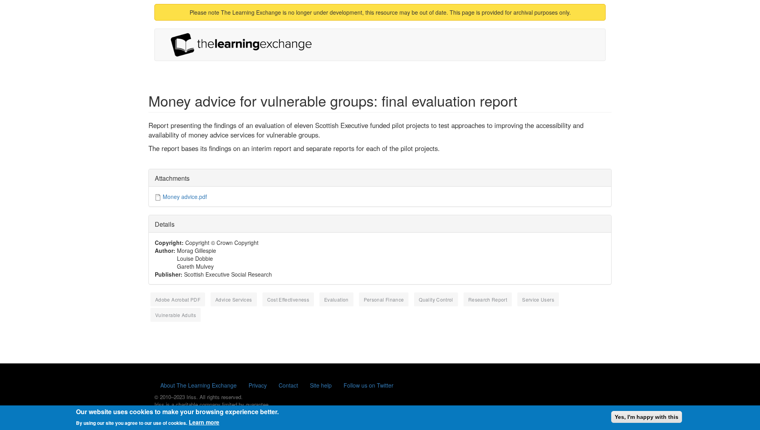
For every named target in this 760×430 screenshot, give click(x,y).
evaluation (336, 299)
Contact (288, 385)
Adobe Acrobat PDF (177, 299)
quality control (436, 299)
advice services (233, 299)
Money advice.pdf (185, 197)
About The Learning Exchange (198, 385)
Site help (321, 385)
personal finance (384, 299)
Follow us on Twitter (368, 385)
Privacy (258, 385)
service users (538, 299)
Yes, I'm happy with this (646, 417)
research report (487, 299)
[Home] (244, 45)
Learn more (204, 422)
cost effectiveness (288, 299)
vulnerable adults (175, 315)
